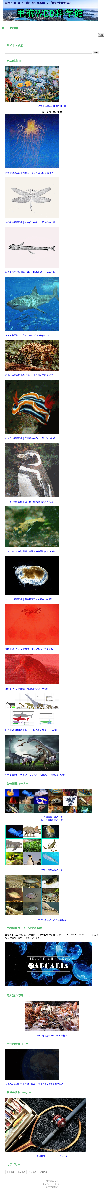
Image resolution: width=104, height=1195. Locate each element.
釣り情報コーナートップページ (52, 1156)
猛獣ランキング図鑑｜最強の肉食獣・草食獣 (26, 689)
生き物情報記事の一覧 (52, 817)
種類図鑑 (43, 1172)
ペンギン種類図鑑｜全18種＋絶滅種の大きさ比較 (29, 502)
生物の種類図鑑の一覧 (52, 870)
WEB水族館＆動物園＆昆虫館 (52, 106)
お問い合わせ (52, 1187)
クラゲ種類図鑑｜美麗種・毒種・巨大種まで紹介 (29, 172)
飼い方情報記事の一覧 (52, 820)
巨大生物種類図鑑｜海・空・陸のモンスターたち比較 (31, 730)
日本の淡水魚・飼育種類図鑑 (52, 919)
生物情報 (32, 1172)
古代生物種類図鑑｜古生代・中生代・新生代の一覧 (30, 222)
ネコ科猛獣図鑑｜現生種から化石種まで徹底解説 (29, 375)
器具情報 (10, 1172)
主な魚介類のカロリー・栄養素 (52, 1035)
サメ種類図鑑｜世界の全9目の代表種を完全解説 (28, 335)
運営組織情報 (52, 1181)
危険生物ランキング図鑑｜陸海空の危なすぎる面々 (30, 649)
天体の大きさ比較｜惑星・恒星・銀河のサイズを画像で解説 (34, 1084)
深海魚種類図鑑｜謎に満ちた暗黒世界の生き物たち (30, 272)
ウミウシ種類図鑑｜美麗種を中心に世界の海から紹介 (31, 438)
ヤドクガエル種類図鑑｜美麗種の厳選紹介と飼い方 (30, 551)
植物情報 (21, 1172)
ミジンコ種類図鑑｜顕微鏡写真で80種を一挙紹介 (29, 599)
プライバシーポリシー (52, 1184)
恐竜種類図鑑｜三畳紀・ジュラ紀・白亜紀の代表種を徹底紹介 (35, 775)
